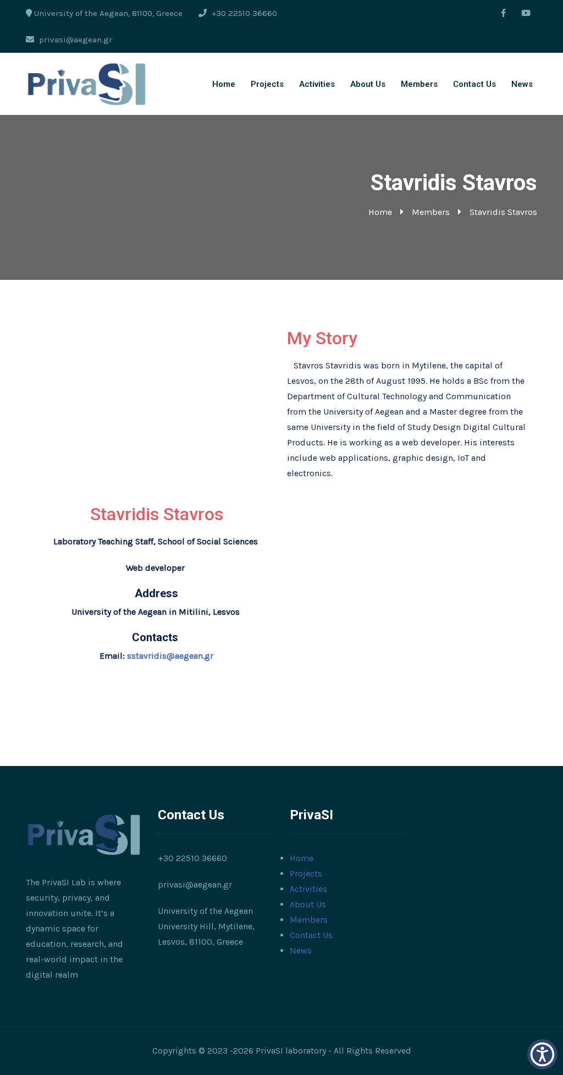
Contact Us (474, 84)
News (522, 84)
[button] (542, 1054)
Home (223, 84)
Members (419, 84)
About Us (367, 84)
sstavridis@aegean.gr (170, 655)
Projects (267, 84)
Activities (317, 84)
